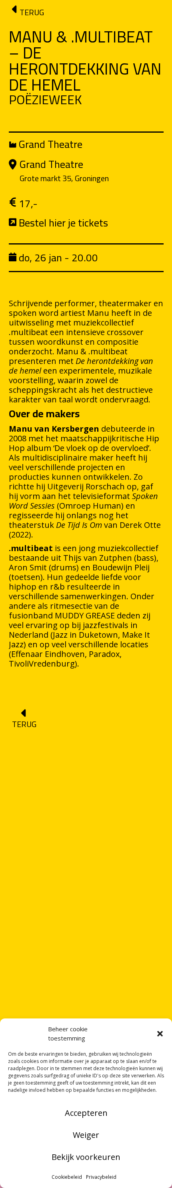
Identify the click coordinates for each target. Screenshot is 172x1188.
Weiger (86, 1134)
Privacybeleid (101, 1177)
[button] (160, 1034)
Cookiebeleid (67, 1177)
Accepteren (86, 1112)
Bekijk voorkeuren (86, 1157)
